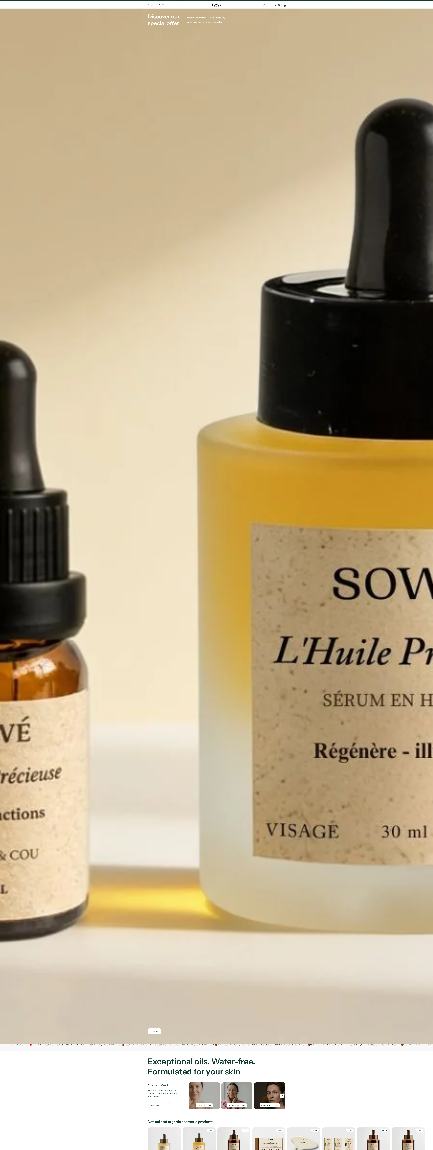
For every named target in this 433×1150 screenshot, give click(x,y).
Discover (154, 1031)
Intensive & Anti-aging (269, 1105)
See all (279, 1122)
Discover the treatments (159, 1105)
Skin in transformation (237, 1105)
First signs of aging (204, 1105)
